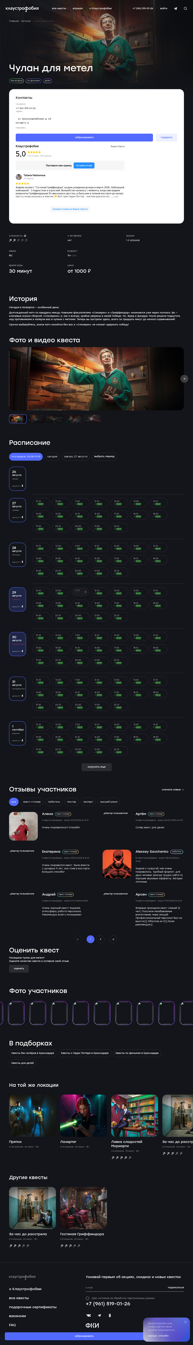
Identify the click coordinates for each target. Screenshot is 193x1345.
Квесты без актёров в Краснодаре (32, 1053)
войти (163, 8)
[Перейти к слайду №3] (55, 418)
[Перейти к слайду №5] (92, 418)
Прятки (15, 1142)
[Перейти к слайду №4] (73, 418)
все (14, 801)
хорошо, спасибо (158, 1335)
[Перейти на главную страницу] (22, 9)
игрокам (78, 9)
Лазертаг (68, 1142)
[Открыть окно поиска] (185, 8)
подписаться (176, 1287)
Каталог (26, 21)
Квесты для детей (22, 1063)
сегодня (52, 456)
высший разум (109, 801)
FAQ (12, 1325)
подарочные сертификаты (33, 1307)
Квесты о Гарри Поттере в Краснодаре (85, 1053)
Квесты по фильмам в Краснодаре (137, 1053)
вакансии (17, 1316)
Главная (14, 21)
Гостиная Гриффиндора (82, 1234)
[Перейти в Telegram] (175, 9)
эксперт (88, 801)
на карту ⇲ (22, 122)
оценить (19, 968)
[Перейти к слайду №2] (36, 418)
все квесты (59, 9)
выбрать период (104, 456)
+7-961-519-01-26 (26, 108)
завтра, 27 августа (75, 456)
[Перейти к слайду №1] (18, 418)
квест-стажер (32, 801)
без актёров (16, 81)
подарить (166, 137)
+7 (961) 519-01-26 (143, 8)
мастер (71, 801)
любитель (54, 801)
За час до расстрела (28, 1234)
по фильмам (33, 81)
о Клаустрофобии (100, 9)
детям (47, 81)
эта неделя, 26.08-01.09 (25, 456)
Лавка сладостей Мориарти (126, 1144)
